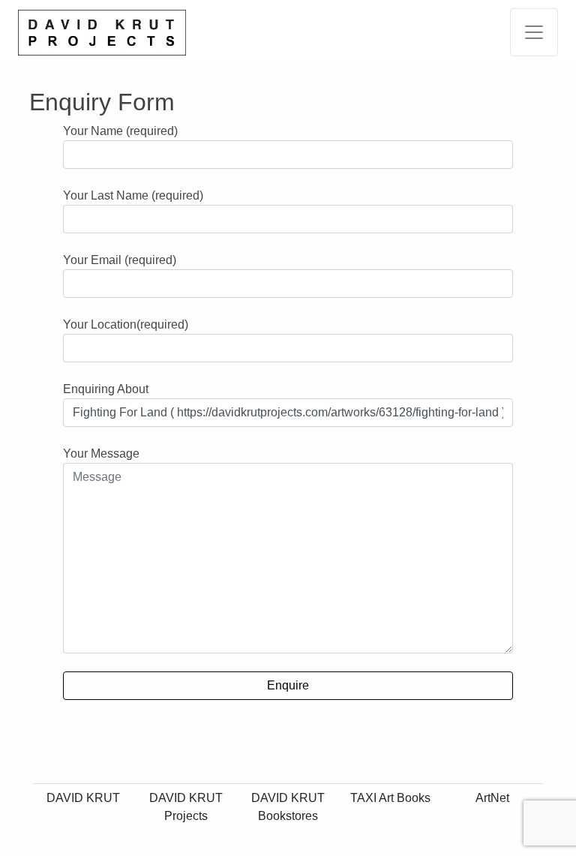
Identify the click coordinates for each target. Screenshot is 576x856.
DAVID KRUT (83, 797)
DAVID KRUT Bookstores (288, 806)
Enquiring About (105, 389)
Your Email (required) (119, 260)
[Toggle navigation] (534, 32)
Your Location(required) (125, 324)
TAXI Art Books (390, 797)
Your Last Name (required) (133, 195)
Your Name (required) (120, 131)
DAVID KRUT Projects (186, 806)
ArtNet (492, 797)
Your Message (101, 453)
